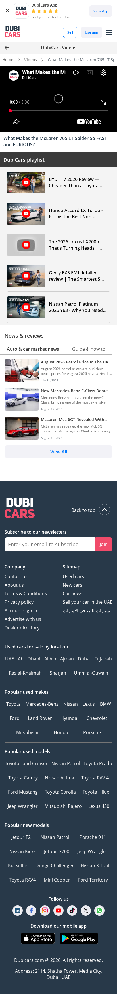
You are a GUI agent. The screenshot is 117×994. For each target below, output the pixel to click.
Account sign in (21, 610)
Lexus (89, 704)
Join (104, 544)
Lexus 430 (98, 806)
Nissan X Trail (95, 865)
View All (58, 452)
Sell (70, 32)
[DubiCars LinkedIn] (17, 911)
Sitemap (71, 567)
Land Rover (40, 718)
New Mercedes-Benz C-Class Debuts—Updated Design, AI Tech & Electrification (75, 390)
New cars (72, 585)
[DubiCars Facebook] (31, 910)
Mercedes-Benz (42, 704)
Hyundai (69, 718)
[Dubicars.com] (58, 509)
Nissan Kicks (22, 851)
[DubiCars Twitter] (85, 911)
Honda (61, 732)
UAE (9, 659)
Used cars (73, 576)
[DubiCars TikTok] (72, 911)
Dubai (84, 659)
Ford (15, 718)
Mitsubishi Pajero (63, 806)
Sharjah (58, 673)
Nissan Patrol (65, 763)
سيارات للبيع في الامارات (86, 610)
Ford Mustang (23, 792)
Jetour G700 (56, 851)
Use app (91, 32)
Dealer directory (22, 628)
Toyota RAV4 (22, 880)
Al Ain (50, 659)
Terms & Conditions (26, 593)
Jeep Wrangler (23, 806)
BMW (105, 704)
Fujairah (103, 659)
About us (14, 585)
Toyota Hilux (96, 792)
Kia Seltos (18, 865)
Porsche (92, 732)
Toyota (13, 704)
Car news (72, 593)
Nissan (70, 704)
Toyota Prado (97, 763)
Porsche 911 (93, 837)
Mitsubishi (27, 732)
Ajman (67, 659)
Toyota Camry (23, 778)
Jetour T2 (21, 837)
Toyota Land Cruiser (26, 763)
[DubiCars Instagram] (45, 911)
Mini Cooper (57, 880)
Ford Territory (93, 880)
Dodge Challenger (54, 865)
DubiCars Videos (58, 47)
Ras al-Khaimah (25, 673)
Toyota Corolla (60, 792)
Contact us (16, 576)
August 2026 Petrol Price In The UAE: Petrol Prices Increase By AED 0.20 (76, 362)
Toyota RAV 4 (95, 778)
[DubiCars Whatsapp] (99, 910)
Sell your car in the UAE (87, 602)
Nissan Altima (59, 778)
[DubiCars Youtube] (58, 911)
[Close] (7, 11)
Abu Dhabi (29, 659)
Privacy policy (19, 602)
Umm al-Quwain (91, 673)
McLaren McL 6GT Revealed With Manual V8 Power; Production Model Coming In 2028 (76, 419)
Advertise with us (23, 619)
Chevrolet (97, 718)
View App (100, 11)
